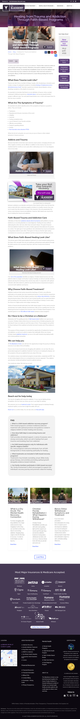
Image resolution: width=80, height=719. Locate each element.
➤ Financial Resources (27, 670)
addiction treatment (22, 334)
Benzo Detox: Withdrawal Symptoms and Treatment (62, 519)
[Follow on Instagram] (52, 52)
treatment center (26, 404)
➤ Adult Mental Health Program (48, 652)
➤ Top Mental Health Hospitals (29, 654)
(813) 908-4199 (44, 193)
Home (19, 5)
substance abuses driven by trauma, (31, 221)
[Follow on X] (49, 52)
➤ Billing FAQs (25, 675)
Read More (13, 544)
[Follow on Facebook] (46, 52)
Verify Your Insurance (40, 627)
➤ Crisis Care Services (48, 660)
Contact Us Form (64, 61)
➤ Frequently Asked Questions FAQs (29, 657)
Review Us (5, 1)
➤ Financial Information (27, 672)
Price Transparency (41, 703)
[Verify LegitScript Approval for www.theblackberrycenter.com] (71, 649)
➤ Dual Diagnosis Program (46, 663)
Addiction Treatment (29, 5)
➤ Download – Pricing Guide (27, 681)
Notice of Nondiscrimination (27, 703)
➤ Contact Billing (26, 678)
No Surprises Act (63, 703)
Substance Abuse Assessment (64, 78)
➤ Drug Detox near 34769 (27, 649)
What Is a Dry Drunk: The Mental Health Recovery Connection (18, 519)
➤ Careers (24, 660)
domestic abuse (31, 94)
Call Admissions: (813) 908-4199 (17, 1)
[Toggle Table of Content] (15, 61)
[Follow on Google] (56, 55)
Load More (40, 557)
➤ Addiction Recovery (27, 644)
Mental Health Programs (46, 5)
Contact (20, 9)
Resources (60, 5)
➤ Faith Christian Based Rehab (48, 656)
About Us (69, 5)
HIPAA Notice (15, 703)
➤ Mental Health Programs (46, 647)
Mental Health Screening (64, 86)
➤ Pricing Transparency (27, 685)
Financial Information (52, 703)
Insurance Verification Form (64, 69)
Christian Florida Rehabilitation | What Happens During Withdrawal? (40, 519)
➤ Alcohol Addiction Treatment (29, 647)
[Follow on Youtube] (55, 52)
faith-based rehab (34, 319)
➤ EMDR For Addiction (27, 652)
